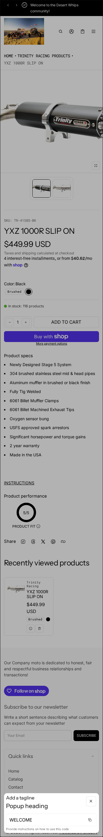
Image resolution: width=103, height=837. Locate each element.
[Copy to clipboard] (90, 820)
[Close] (91, 801)
